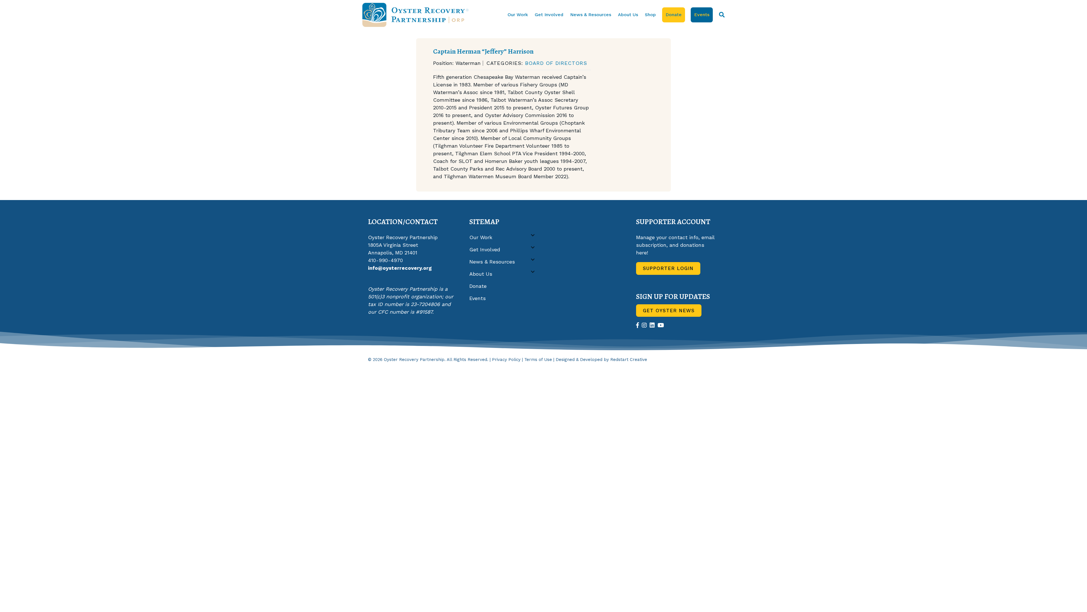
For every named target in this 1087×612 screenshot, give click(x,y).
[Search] (720, 14)
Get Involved (549, 14)
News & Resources (590, 14)
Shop (650, 14)
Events (701, 14)
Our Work (518, 14)
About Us (628, 14)
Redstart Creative (628, 359)
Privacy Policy (506, 359)
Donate (674, 14)
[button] (532, 235)
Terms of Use (538, 359)
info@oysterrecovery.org (400, 268)
